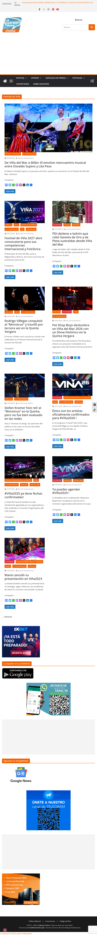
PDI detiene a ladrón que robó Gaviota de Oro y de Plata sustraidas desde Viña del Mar (72, 238)
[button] (25, 78)
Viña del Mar (31, 229)
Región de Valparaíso (13, 154)
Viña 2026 (76, 225)
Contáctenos (22, 84)
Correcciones (50, 921)
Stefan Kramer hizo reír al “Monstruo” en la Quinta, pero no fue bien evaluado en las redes (23, 413)
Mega (16, 225)
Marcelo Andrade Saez (26, 158)
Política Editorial (35, 921)
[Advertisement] (48, 55)
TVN (22, 229)
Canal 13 (8, 225)
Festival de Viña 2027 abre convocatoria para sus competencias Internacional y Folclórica (23, 243)
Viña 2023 (32, 566)
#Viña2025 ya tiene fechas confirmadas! (23, 495)
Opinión (35, 78)
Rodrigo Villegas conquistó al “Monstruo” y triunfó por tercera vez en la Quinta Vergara (24, 326)
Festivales (77, 78)
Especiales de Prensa (56, 78)
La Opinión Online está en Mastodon (16, 933)
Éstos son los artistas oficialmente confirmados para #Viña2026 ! (71, 414)
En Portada (57, 225)
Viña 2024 (67, 480)
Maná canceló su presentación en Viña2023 (23, 577)
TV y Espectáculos (29, 154)
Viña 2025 (24, 485)
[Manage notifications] (5, 930)
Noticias (20, 78)
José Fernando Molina (73, 229)
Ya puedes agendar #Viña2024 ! (66, 491)
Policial (67, 225)
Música (8, 566)
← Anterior (7, 616)
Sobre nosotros (41, 84)
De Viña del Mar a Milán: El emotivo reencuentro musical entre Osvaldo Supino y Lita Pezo (45, 164)
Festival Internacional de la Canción (77, 397)
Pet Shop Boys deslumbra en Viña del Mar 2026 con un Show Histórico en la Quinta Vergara (70, 330)
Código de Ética (65, 921)
